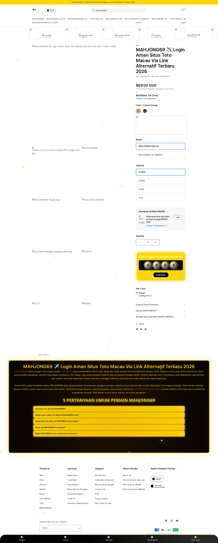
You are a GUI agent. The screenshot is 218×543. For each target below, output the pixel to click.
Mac (41, 475)
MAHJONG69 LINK (114, 19)
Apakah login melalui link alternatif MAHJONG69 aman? (57, 415)
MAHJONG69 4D (159, 19)
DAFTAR (109, 540)
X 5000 (142, 172)
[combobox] (118, 10)
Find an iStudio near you (134, 480)
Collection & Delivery (104, 480)
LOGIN (65, 540)
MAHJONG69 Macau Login (147, 389)
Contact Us (100, 489)
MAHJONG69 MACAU (77, 19)
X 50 (141, 198)
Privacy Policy (101, 499)
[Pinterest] (146, 330)
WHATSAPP (152, 540)
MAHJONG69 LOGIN (56, 19)
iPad (41, 480)
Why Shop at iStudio (132, 485)
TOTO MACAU (96, 19)
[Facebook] (137, 330)
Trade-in (71, 499)
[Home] (38, 9)
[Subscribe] (78, 528)
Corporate (72, 480)
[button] (38, 19)
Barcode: (155, 76)
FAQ (97, 494)
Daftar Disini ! (140, 2)
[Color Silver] (151, 111)
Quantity (140, 236)
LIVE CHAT (195, 540)
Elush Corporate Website (134, 489)
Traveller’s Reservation (77, 503)
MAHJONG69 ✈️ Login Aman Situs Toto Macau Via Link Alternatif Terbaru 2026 (109, 2)
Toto (42, 503)
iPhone (43, 485)
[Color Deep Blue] (145, 111)
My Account (100, 475)
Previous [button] (33, 2)
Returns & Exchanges (104, 485)
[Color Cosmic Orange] (138, 111)
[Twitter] (142, 330)
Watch (42, 489)
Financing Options (75, 494)
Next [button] (184, 2)
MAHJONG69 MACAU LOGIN (45, 23)
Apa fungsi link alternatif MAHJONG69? (50, 409)
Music (42, 494)
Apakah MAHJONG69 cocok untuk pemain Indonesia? (56, 434)
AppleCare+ (72, 475)
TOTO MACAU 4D (178, 19)
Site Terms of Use (103, 503)
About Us (127, 475)
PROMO (22, 540)
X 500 (141, 189)
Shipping (151, 89)
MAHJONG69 (38, 19)
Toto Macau (66, 371)
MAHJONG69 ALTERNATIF (137, 19)
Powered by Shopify (170, 534)
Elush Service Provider (77, 489)
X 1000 (142, 181)
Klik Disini (160, 275)
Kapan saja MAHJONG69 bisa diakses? (50, 427)
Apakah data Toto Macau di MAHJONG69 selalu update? (57, 421)
